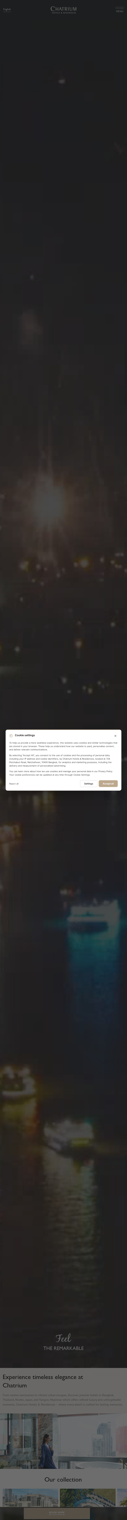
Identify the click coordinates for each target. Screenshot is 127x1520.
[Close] (115, 736)
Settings (88, 783)
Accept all (108, 783)
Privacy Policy (105, 771)
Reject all (14, 783)
